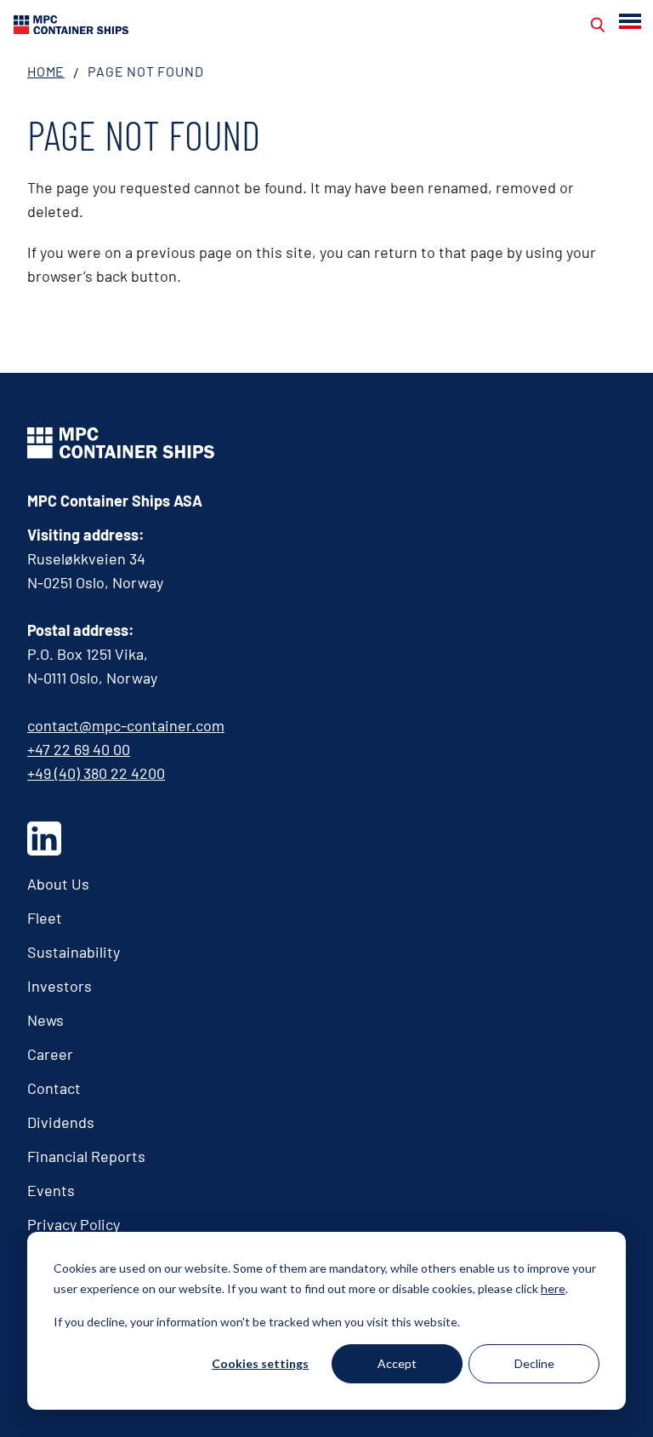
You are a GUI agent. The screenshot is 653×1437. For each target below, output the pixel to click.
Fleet (44, 917)
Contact (54, 1088)
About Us (58, 883)
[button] (631, 21)
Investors (59, 985)
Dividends (60, 1122)
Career (50, 1054)
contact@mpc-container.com (125, 725)
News (45, 1019)
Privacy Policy (73, 1224)
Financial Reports (86, 1156)
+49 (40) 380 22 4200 (96, 773)
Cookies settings (260, 1363)
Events (51, 1190)
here (553, 1288)
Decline (534, 1363)
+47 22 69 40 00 (78, 749)
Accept (397, 1363)
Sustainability (73, 951)
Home (46, 71)
